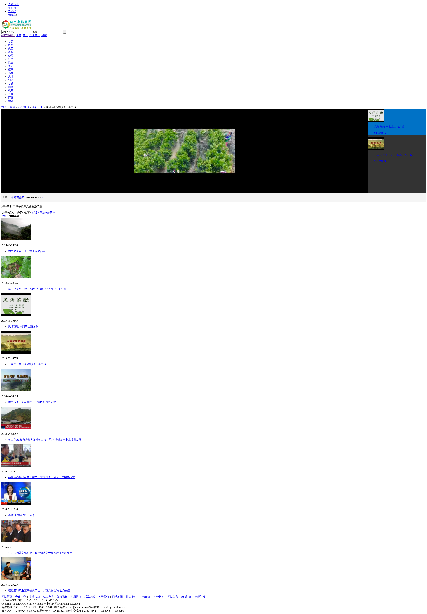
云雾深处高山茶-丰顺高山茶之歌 (27, 364)
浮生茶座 (34, 35)
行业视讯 (23, 107)
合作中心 (20, 596)
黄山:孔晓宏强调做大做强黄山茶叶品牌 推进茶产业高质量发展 (44, 439)
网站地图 (117, 596)
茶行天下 (37, 107)
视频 (12, 107)
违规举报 (200, 596)
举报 (19, 212)
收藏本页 (13, 4)
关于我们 (103, 596)
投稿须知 (34, 596)
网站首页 (6, 596)
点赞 (5, 212)
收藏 (27, 212)
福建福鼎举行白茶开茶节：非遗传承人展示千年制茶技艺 (41, 477)
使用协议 (76, 596)
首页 (4, 107)
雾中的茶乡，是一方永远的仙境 (26, 251)
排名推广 (131, 596)
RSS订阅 (186, 596)
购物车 (12, 14)
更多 (5, 216)
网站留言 (172, 596)
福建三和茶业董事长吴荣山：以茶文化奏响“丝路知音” (40, 590)
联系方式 (89, 596)
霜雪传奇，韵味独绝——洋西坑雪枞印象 (32, 402)
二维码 (12, 11)
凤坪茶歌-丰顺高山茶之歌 (23, 326)
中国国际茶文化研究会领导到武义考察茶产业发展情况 (40, 552)
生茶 (18, 35)
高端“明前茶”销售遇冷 (21, 515)
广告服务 (145, 596)
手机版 (12, 7)
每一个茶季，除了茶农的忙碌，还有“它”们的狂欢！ (38, 288)
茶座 (25, 35)
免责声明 (48, 596)
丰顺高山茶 (17, 197)
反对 (12, 212)
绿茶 (44, 35)
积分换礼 (159, 596)
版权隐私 (62, 596)
